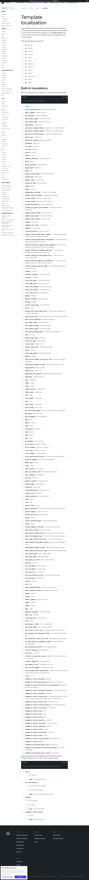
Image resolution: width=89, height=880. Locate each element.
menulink (4, 159)
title (3, 175)
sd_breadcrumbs (6, 166)
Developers (8, 2)
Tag (2, 65)
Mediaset (4, 51)
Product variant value (7, 91)
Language (4, 49)
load (3, 148)
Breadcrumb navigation (7, 219)
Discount (4, 80)
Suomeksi (48, 876)
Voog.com (83, 2)
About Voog (38, 835)
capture (4, 110)
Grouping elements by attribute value (7, 222)
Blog (3, 36)
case (3, 108)
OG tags (4, 203)
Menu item (4, 53)
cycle (3, 121)
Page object (5, 56)
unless (3, 177)
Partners (63, 2)
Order (3, 82)
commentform (5, 112)
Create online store (22, 835)
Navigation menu (6, 187)
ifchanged (4, 139)
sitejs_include (5, 170)
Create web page (21, 838)
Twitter (18, 865)
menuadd (4, 155)
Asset (3, 33)
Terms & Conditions (79, 876)
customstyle (5, 119)
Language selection (6, 190)
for (2, 130)
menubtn (4, 157)
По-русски (53, 876)
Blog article (4, 194)
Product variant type (7, 88)
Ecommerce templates (7, 210)
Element (4, 45)
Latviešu (43, 876)
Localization (5, 21)
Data (3, 67)
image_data (5, 143)
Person (3, 58)
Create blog (20, 842)
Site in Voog (4, 62)
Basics (37, 8)
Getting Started (20, 2)
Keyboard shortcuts (6, 25)
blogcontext (5, 106)
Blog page (4, 192)
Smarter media (5, 23)
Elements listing (5, 198)
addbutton (4, 101)
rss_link (3, 163)
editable (4, 123)
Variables (4, 14)
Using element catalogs (7, 207)
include (3, 146)
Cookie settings (63, 876)
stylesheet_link (5, 172)
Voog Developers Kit (54, 2)
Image (3, 47)
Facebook (19, 862)
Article (3, 31)
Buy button (4, 38)
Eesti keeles (31, 876)
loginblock (4, 152)
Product (4, 86)
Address (4, 73)
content (4, 115)
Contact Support (58, 838)
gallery (3, 132)
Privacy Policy (71, 876)
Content (4, 42)
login (3, 150)
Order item (4, 84)
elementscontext (6, 128)
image (3, 141)
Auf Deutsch (37, 876)
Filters (3, 16)
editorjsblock (5, 126)
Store (3, 95)
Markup (40, 2)
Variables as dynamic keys (8, 235)
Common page (5, 196)
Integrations (20, 845)
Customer (4, 77)
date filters (48, 33)
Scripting (45, 2)
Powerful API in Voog (31, 2)
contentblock (5, 117)
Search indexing (6, 205)
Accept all (20, 876)
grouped (4, 135)
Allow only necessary (8, 876)
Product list (4, 60)
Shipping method (6, 93)
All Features (19, 848)
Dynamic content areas (7, 232)
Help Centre (56, 835)
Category (4, 75)
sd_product (4, 168)
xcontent (4, 179)
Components (5, 18)
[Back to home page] (8, 852)
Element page (5, 201)
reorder (3, 161)
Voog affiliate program (72, 2)
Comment (4, 40)
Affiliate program (39, 838)
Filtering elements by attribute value (7, 226)
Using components (6, 185)
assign (3, 103)
